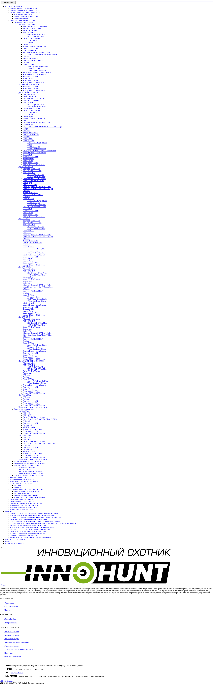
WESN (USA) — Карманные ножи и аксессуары (28, 525)
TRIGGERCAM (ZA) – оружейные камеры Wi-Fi (28, 519)
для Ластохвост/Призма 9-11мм (26, 16)
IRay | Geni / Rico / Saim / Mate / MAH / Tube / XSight (42, 127)
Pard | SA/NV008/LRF (31, 135)
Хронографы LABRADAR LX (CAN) (24, 505)
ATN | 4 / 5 (27, 415)
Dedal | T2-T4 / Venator (31, 38)
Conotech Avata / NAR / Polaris (34, 179)
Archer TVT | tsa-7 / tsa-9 (32, 28)
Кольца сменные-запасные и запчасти (33, 407)
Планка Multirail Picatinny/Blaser (31, 471)
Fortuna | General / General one (34, 119)
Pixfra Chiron (28, 139)
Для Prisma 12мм (25, 395)
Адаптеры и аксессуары (23, 14)
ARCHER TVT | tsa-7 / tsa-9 (33, 99)
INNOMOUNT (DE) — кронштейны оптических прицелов (32, 515)
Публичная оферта (11, 639)
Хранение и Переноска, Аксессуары (23, 507)
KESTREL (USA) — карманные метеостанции (27, 533)
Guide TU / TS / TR (30, 185)
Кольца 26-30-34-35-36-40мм (34, 90)
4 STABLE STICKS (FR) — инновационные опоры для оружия (34, 513)
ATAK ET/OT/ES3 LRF (32, 101)
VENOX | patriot (29, 427)
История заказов (10, 623)
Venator (30, 42)
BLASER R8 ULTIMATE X (29, 84)
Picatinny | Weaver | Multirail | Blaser (27, 465)
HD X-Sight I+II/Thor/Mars (37, 273)
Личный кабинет (10, 619)
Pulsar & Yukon (28, 64)
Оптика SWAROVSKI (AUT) (21, 483)
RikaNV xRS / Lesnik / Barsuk (34, 255)
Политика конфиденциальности (16, 642)
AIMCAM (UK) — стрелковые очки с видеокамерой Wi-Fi (32, 527)
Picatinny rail (27, 425)
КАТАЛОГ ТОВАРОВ (13, 6)
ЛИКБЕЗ (8, 541)
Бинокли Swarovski (21, 493)
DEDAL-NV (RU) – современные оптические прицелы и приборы (35, 521)
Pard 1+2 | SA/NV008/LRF (33, 60)
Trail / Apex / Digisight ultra (37, 299)
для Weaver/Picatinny (21, 18)
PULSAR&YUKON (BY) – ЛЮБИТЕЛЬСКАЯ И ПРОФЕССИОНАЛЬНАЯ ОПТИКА (43, 523)
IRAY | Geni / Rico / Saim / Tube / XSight (38, 189)
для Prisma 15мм (25, 435)
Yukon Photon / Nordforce (36, 70)
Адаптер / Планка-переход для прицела (29, 475)
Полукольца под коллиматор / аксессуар (29, 463)
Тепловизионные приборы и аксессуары (29, 497)
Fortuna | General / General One (34, 46)
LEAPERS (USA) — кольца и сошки (23, 535)
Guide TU (26, 283)
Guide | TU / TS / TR (30, 121)
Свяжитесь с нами (11, 606)
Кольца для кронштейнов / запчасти (27, 461)
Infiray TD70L (28, 125)
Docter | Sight (28, 117)
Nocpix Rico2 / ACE (30, 58)
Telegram (10, 681)
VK (5, 681)
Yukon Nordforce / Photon (36, 149)
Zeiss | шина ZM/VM (30, 80)
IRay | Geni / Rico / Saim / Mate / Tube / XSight (40, 419)
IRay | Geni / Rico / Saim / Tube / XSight (37, 335)
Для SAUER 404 (25, 317)
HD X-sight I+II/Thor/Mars (37, 323)
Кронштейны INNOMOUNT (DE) (22, 20)
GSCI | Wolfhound (29, 50)
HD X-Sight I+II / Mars (35, 36)
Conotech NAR (28, 231)
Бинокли (17, 485)
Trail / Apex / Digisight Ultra (37, 66)
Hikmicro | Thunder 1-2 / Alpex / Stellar (37, 52)
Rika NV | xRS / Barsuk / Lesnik (34, 207)
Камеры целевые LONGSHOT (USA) (24, 8)
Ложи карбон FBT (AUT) (19, 477)
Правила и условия (11, 632)
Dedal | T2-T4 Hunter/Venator (33, 181)
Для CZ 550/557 (24, 219)
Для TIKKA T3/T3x (26, 167)
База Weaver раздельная (27, 467)
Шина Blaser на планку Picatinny (31, 473)
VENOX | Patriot (29, 451)
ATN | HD (26, 413)
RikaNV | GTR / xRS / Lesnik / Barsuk (37, 72)
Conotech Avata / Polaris (31, 109)
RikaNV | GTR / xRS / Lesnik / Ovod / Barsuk (39, 151)
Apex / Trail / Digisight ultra (37, 143)
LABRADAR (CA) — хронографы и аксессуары (28, 531)
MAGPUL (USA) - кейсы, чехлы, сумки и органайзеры (30, 537)
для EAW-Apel (24, 411)
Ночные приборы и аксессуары (26, 495)
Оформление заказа (11, 635)
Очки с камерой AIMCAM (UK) (22, 499)
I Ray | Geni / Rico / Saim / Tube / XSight (37, 287)
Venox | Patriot (28, 78)
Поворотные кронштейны (24, 409)
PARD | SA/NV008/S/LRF (32, 243)
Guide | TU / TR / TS (30, 48)
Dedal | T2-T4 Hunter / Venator (34, 417)
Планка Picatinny (25, 469)
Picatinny (26, 62)
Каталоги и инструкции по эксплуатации (20, 649)
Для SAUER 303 (25, 267)
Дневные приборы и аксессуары (26, 491)
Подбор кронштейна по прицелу (22, 509)
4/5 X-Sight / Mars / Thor (36, 34)
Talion (29, 145)
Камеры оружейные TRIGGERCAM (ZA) (25, 10)
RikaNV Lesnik (28, 303)
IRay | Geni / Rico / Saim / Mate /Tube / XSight (39, 443)
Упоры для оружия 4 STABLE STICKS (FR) (26, 503)
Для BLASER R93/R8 (27, 24)
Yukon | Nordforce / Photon (32, 429)
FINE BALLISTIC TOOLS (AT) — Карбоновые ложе (30, 529)
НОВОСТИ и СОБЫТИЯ (15, 539)
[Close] (1, 547)
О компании (9, 603)
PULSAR (26, 421)
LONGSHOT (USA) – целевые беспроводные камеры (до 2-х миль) (35, 517)
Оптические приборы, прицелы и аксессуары (27, 489)
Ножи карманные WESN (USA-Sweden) (25, 481)
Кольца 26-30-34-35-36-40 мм (34, 82)
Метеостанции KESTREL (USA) (22, 479)
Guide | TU (27, 233)
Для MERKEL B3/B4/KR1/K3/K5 (31, 361)
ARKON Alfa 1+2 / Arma (32, 171)
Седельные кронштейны (23, 22)
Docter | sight (27, 44)
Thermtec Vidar (28, 159)
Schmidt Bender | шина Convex (34, 74)
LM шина (26, 56)
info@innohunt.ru (17, 673)
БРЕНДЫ (8, 511)
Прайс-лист (8, 653)
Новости (7, 610)
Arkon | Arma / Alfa (30, 30)
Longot (25, 129)
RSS (1, 681)
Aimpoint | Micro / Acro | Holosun (35, 26)
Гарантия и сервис (11, 646)
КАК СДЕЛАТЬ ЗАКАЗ (14, 543)
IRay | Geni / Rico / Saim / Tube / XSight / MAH (40, 54)
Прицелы (17, 487)
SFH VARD (27, 155)
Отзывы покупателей (12, 657)
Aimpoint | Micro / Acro (31, 95)
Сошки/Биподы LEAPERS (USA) (22, 501)
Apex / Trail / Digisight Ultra (37, 381)
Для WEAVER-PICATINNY (29, 93)
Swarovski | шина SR (30, 76)
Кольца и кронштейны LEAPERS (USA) (25, 12)
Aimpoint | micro (29, 269)
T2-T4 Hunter (32, 40)
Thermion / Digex (33, 68)
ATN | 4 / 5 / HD (29, 32)
